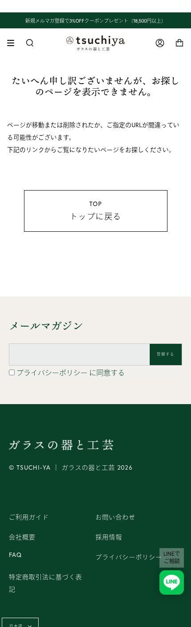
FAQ (15, 555)
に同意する (70, 372)
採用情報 (109, 537)
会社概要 (22, 537)
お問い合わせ (115, 517)
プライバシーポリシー (52, 372)
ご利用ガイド (29, 517)
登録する (166, 354)
